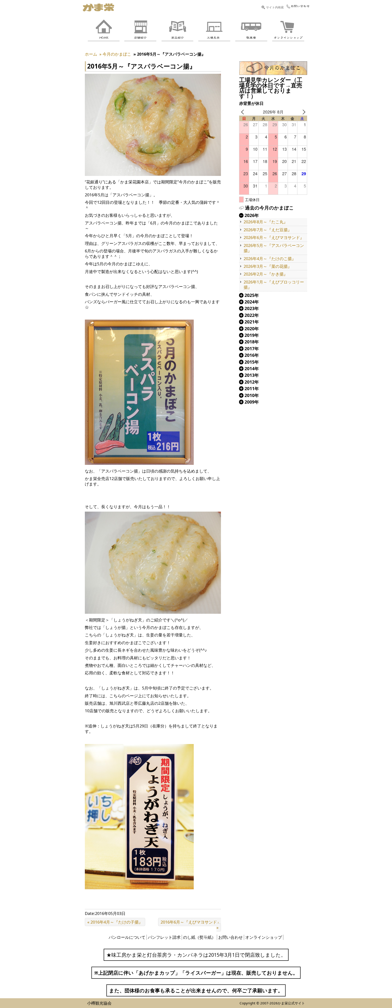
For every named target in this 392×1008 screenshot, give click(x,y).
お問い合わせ (230, 937)
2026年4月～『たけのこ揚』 (270, 258)
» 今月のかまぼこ (115, 54)
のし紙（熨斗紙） (199, 937)
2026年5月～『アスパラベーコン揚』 (274, 248)
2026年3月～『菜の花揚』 (268, 266)
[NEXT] (303, 111)
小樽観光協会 (99, 1003)
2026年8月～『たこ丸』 (266, 221)
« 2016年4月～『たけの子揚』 (115, 922)
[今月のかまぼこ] (273, 68)
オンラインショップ (263, 937)
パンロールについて (127, 937)
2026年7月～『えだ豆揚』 (268, 229)
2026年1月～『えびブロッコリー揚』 (274, 284)
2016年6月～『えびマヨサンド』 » (191, 924)
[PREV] (243, 111)
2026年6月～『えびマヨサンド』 (274, 237)
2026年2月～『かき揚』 (266, 274)
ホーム (91, 54)
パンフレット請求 (164, 937)
